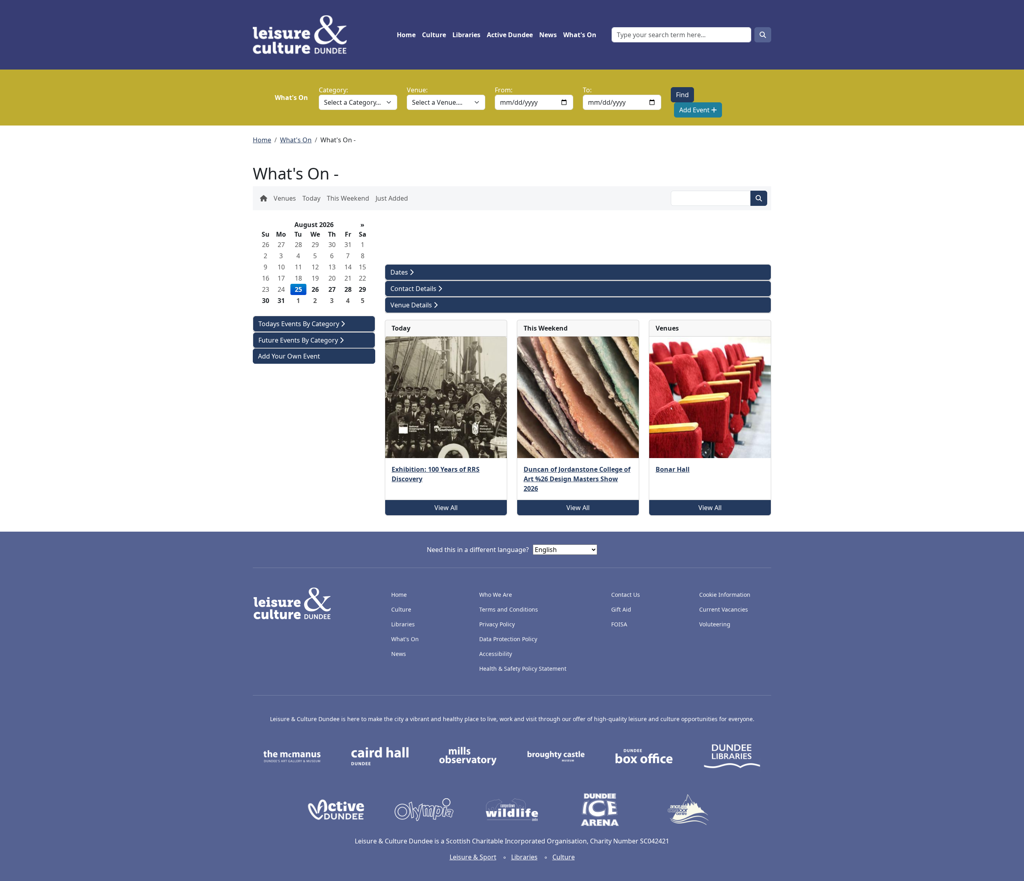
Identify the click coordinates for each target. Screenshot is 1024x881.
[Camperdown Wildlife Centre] (512, 809)
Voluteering (714, 624)
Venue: (417, 90)
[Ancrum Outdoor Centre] (688, 809)
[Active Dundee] (336, 809)
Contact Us (625, 594)
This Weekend (348, 198)
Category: (333, 90)
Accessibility (496, 654)
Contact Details (414, 288)
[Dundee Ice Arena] (600, 809)
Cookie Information (724, 594)
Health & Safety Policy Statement (522, 668)
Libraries (466, 34)
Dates (400, 272)
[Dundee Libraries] (732, 755)
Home (406, 34)
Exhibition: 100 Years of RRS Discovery (436, 474)
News (548, 34)
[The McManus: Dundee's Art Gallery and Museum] (292, 755)
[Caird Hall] (380, 755)
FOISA (619, 624)
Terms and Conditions (508, 609)
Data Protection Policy (508, 639)
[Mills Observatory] (468, 755)
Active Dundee (510, 34)
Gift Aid (621, 609)
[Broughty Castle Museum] (556, 755)
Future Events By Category (299, 340)
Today (311, 198)
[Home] (303, 35)
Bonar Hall (673, 469)
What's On (579, 34)
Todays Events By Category (299, 323)
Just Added (392, 198)
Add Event (695, 110)
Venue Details (412, 305)
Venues (285, 198)
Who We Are (495, 594)
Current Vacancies (723, 609)
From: (503, 90)
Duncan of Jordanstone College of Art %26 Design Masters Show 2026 (577, 479)
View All (446, 507)
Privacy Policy (497, 624)
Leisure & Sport (473, 857)
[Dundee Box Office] (644, 755)
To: (587, 90)
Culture (434, 34)
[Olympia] (424, 809)
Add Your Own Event (289, 356)
